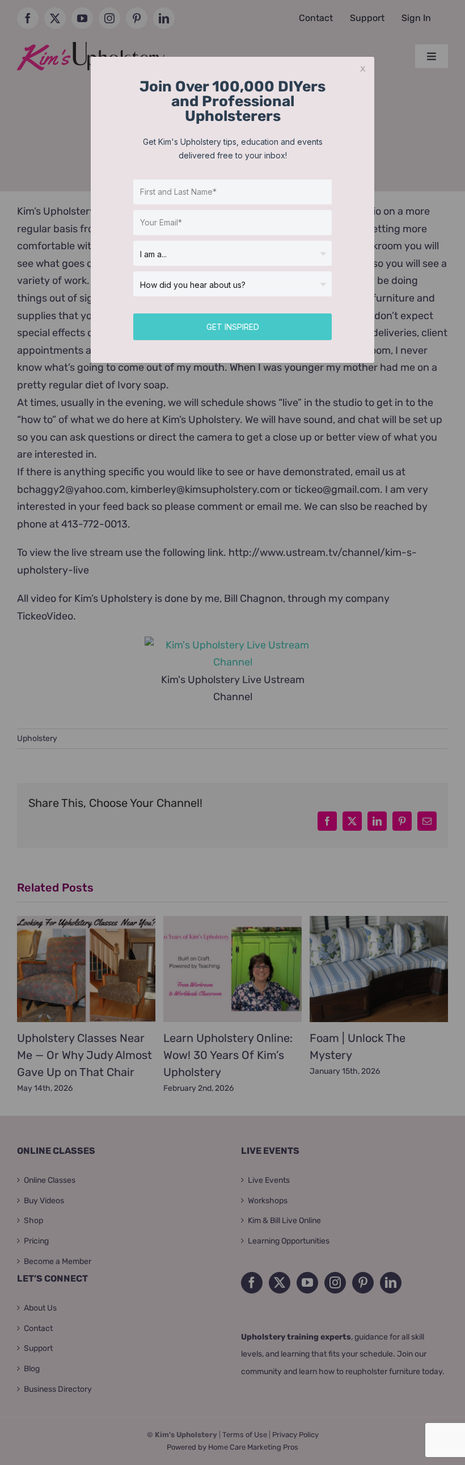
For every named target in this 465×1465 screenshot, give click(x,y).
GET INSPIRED (232, 327)
